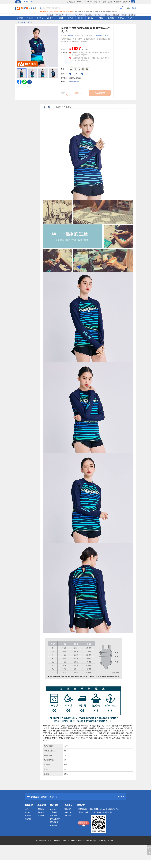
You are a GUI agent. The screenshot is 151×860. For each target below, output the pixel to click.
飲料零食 (40, 18)
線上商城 (50, 15)
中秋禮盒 (43, 11)
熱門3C (70, 18)
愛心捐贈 (71, 11)
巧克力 (103, 11)
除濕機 (108, 11)
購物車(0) (126, 2)
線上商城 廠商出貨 (75, 78)
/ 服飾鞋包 (22, 22)
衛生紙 (92, 11)
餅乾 (75, 11)
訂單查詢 (118, 2)
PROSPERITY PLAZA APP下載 (87, 2)
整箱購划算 (106, 15)
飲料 (83, 11)
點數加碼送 (88, 15)
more (120, 796)
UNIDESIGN (58, 11)
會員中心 (111, 2)
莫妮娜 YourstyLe (102, 35)
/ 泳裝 (30, 22)
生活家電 (60, 18)
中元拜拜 (50, 11)
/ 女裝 (27, 22)
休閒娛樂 (101, 18)
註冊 (104, 2)
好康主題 (20, 18)
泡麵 (79, 11)
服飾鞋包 (131, 18)
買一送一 (69, 15)
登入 (100, 2)
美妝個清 (80, 18)
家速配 (124, 15)
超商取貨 (132, 15)
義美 (87, 11)
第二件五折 (78, 15)
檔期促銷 (97, 15)
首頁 (18, 22)
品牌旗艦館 (59, 15)
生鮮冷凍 (30, 18)
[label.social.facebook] (19, 82)
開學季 (65, 11)
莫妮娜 (70, 35)
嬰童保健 (90, 18)
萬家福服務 (71, 2)
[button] (29, 82)
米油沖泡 (50, 18)
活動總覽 (116, 15)
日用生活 (111, 18)
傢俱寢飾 (121, 18)
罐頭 (96, 11)
